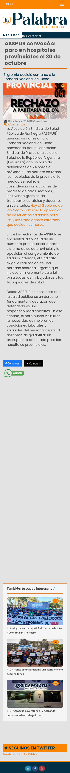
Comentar (16, 124)
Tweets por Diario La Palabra (20, 754)
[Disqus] (35, 428)
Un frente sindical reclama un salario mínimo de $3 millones (35, 672)
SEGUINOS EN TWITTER (31, 748)
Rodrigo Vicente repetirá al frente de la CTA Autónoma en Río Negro (34, 630)
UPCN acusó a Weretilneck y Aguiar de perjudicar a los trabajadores (31, 713)
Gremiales (39, 121)
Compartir (13, 363)
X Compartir (34, 363)
